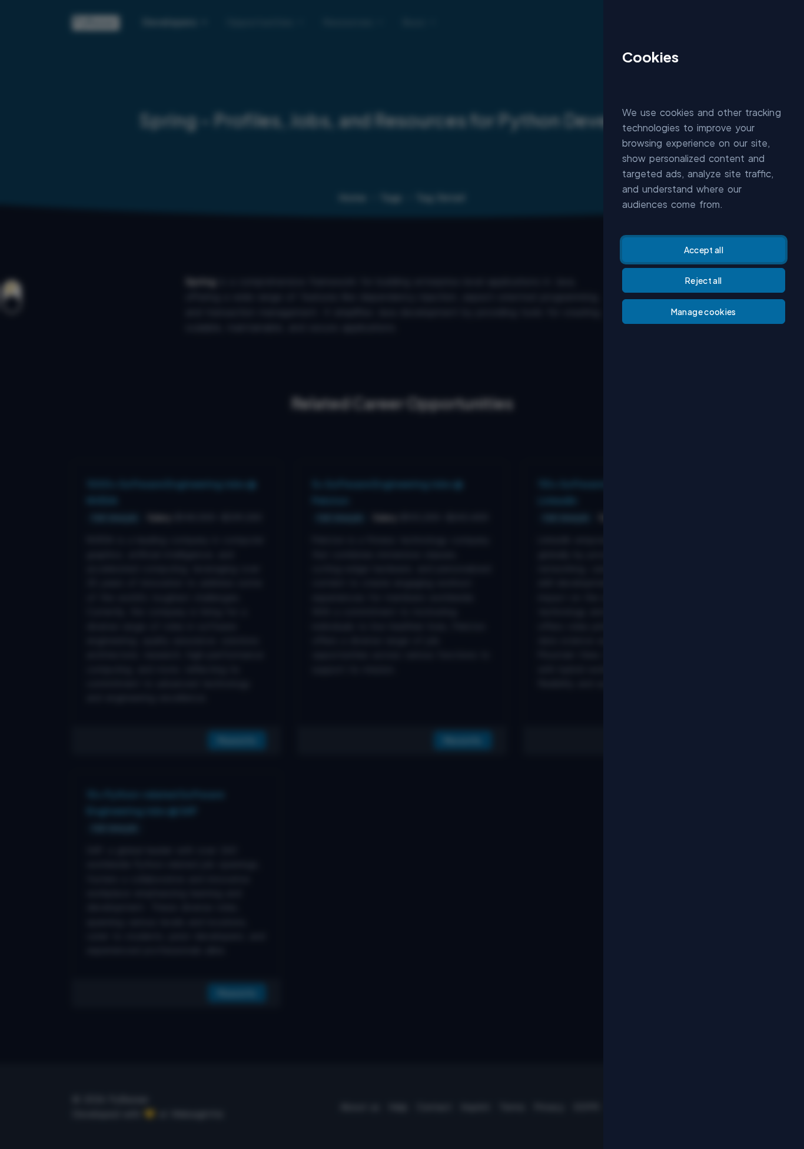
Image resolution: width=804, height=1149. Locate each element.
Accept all (704, 249)
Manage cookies (703, 311)
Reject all (703, 280)
